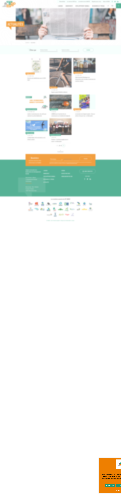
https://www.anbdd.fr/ (109, 471)
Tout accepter (110, 485)
